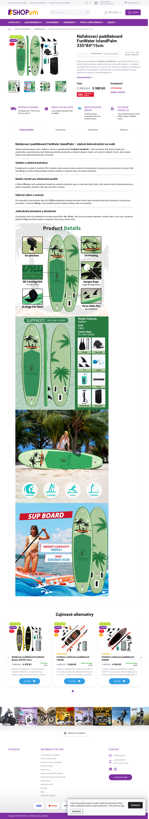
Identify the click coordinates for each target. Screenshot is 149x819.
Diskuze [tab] (123, 129)
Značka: (131, 55)
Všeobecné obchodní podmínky (52, 773)
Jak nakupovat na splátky (17, 3)
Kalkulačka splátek (88, 94)
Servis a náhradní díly (38, 3)
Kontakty (44, 788)
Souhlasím (135, 805)
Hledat (87, 12)
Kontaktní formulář (120, 777)
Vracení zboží (45, 781)
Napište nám (45, 770)
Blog (42, 792)
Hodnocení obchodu (48, 795)
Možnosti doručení (118, 92)
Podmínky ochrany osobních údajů (53, 777)
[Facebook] (110, 768)
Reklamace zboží (47, 784)
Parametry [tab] (61, 129)
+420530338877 (119, 760)
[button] (72, 691)
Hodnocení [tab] (93, 129)
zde (122, 806)
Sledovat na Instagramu (76, 733)
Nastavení (76, 811)
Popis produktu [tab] (26, 129)
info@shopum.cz (119, 755)
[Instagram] (115, 768)
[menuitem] (15, 22)
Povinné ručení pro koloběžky (59, 3)
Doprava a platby (47, 766)
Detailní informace (84, 77)
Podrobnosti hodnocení (111, 53)
